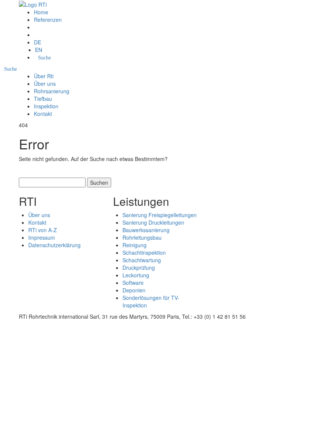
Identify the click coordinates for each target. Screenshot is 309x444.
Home (41, 12)
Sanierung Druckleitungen (153, 222)
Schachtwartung (141, 260)
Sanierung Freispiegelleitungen (159, 215)
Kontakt (43, 113)
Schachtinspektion (144, 252)
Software (133, 282)
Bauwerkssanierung (146, 230)
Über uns (45, 83)
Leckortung (135, 275)
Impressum (41, 237)
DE (37, 42)
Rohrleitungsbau (142, 237)
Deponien (133, 290)
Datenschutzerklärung (54, 245)
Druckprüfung (138, 267)
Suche (44, 58)
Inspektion (46, 106)
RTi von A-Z (42, 230)
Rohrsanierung (51, 91)
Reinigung (134, 245)
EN (38, 49)
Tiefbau (43, 98)
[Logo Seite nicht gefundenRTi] (33, 4)
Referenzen (48, 19)
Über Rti (44, 76)
